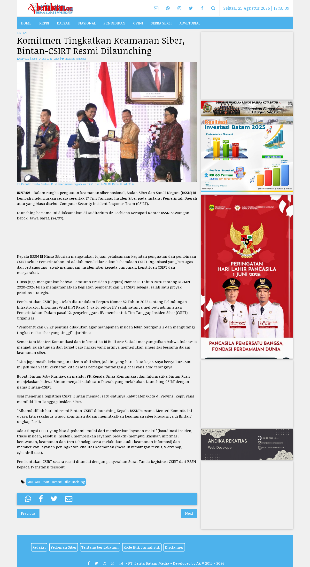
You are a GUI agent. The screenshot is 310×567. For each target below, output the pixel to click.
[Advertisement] (107, 237)
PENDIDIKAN (114, 23)
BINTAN (22, 33)
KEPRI (44, 23)
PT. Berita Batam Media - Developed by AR (164, 563)
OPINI (138, 23)
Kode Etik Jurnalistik (142, 547)
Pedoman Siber (64, 547)
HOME (26, 23)
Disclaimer (174, 547)
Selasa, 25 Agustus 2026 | (256, 8)
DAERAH (63, 23)
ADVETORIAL (189, 23)
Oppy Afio (24, 58)
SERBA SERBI (161, 23)
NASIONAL (87, 23)
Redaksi (39, 547)
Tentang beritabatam (100, 547)
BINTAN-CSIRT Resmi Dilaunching (56, 481)
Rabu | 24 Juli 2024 (42, 58)
